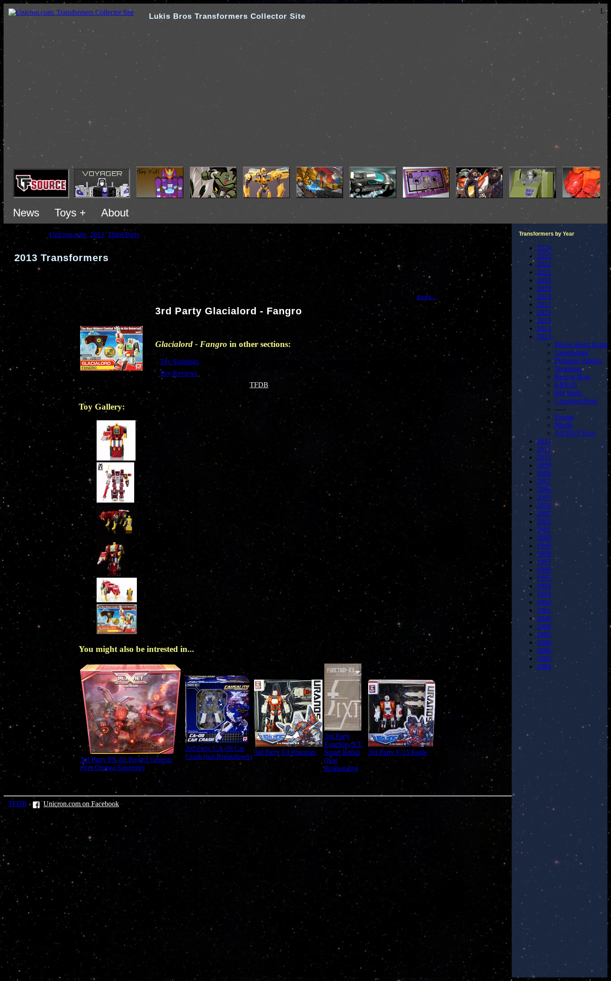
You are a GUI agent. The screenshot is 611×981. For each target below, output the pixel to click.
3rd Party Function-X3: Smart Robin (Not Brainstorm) (343, 752)
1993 (544, 594)
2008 (544, 473)
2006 (544, 489)
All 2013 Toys (575, 433)
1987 (544, 634)
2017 (544, 304)
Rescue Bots (572, 377)
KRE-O (566, 385)
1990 (544, 618)
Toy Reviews (178, 373)
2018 (544, 296)
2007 (544, 481)
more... (427, 296)
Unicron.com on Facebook (81, 804)
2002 (544, 521)
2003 (544, 513)
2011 (544, 449)
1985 (544, 658)
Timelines (568, 368)
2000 (544, 537)
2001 (544, 529)
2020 (544, 280)
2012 (544, 441)
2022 (544, 264)
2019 (544, 288)
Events (564, 417)
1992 (544, 602)
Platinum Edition (578, 360)
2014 (544, 328)
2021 (544, 272)
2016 (544, 312)
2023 (544, 256)
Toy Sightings (179, 361)
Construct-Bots (576, 401)
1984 (544, 666)
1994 (544, 586)
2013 (544, 336)
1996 (544, 570)
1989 (544, 626)
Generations (572, 352)
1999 (544, 546)
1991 (544, 610)
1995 (544, 578)
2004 (544, 505)
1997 (544, 562)
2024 (544, 248)
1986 (544, 650)
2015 (544, 320)
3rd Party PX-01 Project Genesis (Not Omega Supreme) (126, 763)
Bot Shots (568, 393)
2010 (544, 457)
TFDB (259, 385)
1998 (544, 554)
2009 (544, 465)
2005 (544, 497)
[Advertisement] (305, 99)
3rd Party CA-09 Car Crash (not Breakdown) (218, 752)
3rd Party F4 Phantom (285, 752)
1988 (544, 642)
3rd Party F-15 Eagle (397, 752)
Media (564, 425)
